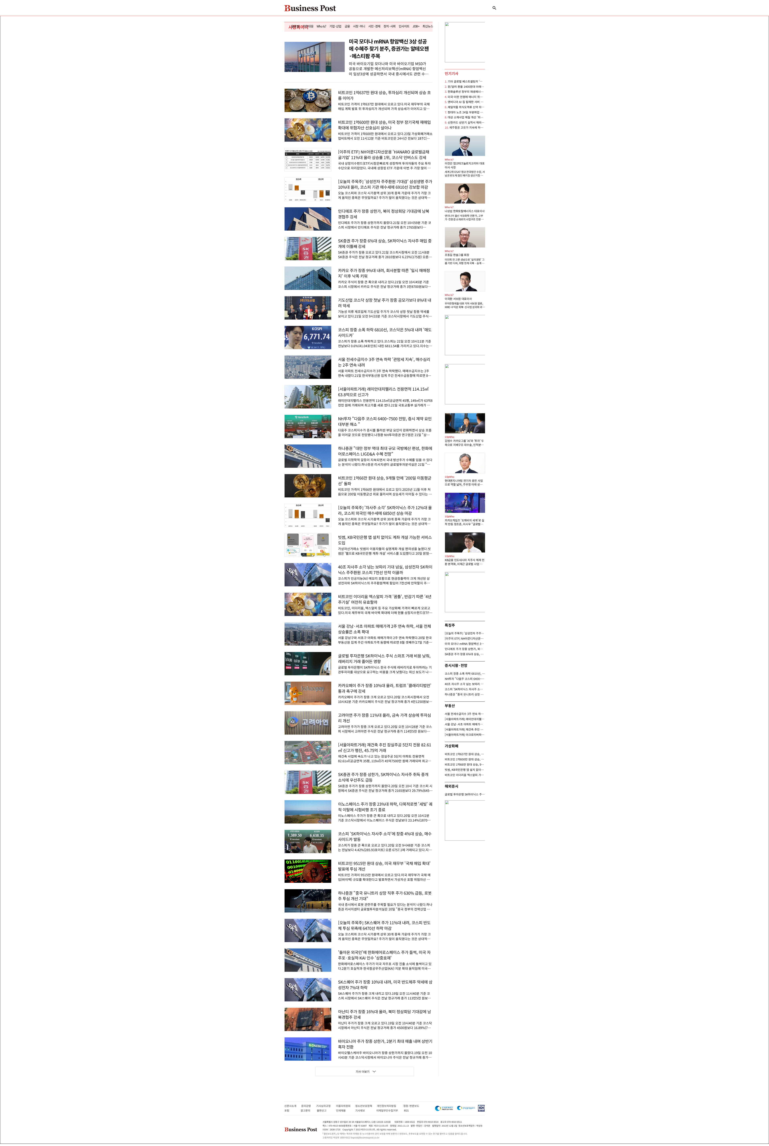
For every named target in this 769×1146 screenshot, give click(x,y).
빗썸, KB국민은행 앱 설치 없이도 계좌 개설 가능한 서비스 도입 (465, 770)
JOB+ (416, 26)
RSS (406, 1110)
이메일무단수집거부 (388, 1110)
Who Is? (321, 26)
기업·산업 (335, 26)
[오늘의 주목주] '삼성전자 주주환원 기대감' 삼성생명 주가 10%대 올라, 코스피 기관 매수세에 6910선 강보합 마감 (465, 633)
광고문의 (307, 1110)
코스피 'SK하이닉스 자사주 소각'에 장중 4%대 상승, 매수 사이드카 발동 (465, 689)
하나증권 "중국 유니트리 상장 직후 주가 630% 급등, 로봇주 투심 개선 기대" (465, 694)
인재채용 (343, 1110)
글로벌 (295, 26)
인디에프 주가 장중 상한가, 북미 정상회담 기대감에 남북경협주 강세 (465, 649)
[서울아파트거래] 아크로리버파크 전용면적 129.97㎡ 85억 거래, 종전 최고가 (465, 735)
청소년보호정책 (366, 1106)
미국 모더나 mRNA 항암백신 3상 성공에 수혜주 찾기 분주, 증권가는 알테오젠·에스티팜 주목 (465, 644)
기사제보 (363, 1110)
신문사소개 (292, 1106)
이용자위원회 (345, 1106)
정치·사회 (389, 26)
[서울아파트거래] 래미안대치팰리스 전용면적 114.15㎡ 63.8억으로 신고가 (465, 719)
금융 (347, 26)
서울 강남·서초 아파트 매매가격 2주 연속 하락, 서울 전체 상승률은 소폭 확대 (465, 724)
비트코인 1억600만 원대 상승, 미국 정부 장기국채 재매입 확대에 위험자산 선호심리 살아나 (465, 759)
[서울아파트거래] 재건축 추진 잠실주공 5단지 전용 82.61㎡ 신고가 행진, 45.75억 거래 (465, 729)
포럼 (290, 1110)
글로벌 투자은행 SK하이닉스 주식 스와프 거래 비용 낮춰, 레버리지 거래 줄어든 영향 (465, 794)
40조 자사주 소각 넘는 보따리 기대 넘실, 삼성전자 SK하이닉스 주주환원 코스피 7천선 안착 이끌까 (465, 684)
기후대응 (308, 26)
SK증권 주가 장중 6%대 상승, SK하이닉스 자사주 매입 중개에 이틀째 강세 (465, 654)
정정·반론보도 (411, 1106)
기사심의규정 (326, 1106)
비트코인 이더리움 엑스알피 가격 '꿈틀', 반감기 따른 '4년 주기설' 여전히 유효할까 (465, 775)
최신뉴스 (428, 26)
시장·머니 (359, 26)
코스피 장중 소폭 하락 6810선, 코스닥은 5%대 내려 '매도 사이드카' (465, 673)
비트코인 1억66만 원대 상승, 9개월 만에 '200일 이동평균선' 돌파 (465, 764)
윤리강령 (308, 1106)
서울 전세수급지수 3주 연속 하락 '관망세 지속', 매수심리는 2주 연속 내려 (465, 714)
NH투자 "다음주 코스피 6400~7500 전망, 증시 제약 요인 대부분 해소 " (465, 679)
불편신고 (324, 1110)
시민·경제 (374, 26)
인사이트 (404, 26)
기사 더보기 (362, 1071)
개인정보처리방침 (390, 1106)
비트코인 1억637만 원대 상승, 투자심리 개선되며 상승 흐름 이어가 (465, 754)
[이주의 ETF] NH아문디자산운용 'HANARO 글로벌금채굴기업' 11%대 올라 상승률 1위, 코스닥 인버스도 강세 (465, 638)
